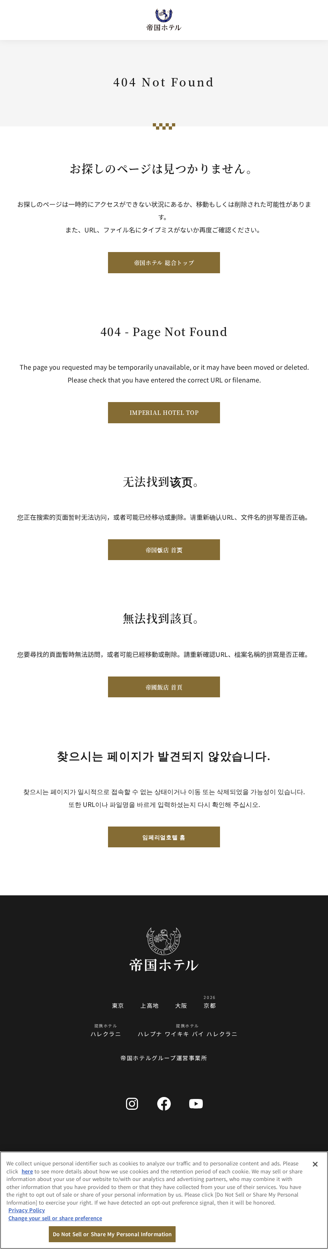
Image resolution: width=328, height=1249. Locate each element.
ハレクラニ (106, 1034)
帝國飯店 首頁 (164, 687)
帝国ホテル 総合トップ (164, 262)
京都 (210, 1005)
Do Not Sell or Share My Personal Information (112, 1234)
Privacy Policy (26, 1210)
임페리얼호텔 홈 (164, 837)
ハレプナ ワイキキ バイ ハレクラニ (188, 1034)
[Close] (315, 1164)
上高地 (149, 1005)
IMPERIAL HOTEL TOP (164, 412)
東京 (118, 1005)
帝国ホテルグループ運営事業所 (163, 1058)
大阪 (181, 1005)
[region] (164, 1200)
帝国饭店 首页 (164, 550)
